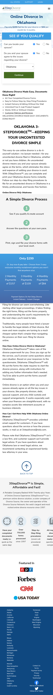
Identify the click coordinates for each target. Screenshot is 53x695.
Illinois (9, 638)
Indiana (9, 641)
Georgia (9, 632)
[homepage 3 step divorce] (25, 8)
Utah (36, 615)
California (10, 617)
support (29, 2)
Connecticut (11, 622)
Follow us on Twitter (36, 691)
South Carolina (12, 686)
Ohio (8, 678)
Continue (19, 75)
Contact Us (36, 666)
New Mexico (11, 671)
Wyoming (36, 627)
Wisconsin (36, 625)
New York (10, 673)
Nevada (9, 664)
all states (15, 2)
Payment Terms (36, 671)
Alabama (10, 610)
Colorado (10, 620)
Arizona (9, 615)
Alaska (9, 612)
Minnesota (10, 655)
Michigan (10, 653)
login (40, 2)
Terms (36, 668)
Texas (37, 612)
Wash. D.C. (10, 627)
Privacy (36, 673)
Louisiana (10, 648)
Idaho (9, 635)
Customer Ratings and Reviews (19, 113)
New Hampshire (12, 666)
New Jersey (11, 669)
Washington (37, 620)
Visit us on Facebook (37, 686)
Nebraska (10, 660)
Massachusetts (12, 650)
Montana (10, 658)
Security (36, 675)
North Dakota (11, 676)
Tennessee (36, 610)
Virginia (36, 617)
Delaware (10, 625)
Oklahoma (10, 681)
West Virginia (36, 622)
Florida (9, 630)
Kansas (9, 643)
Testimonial (37, 678)
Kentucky (10, 645)
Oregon (9, 683)
